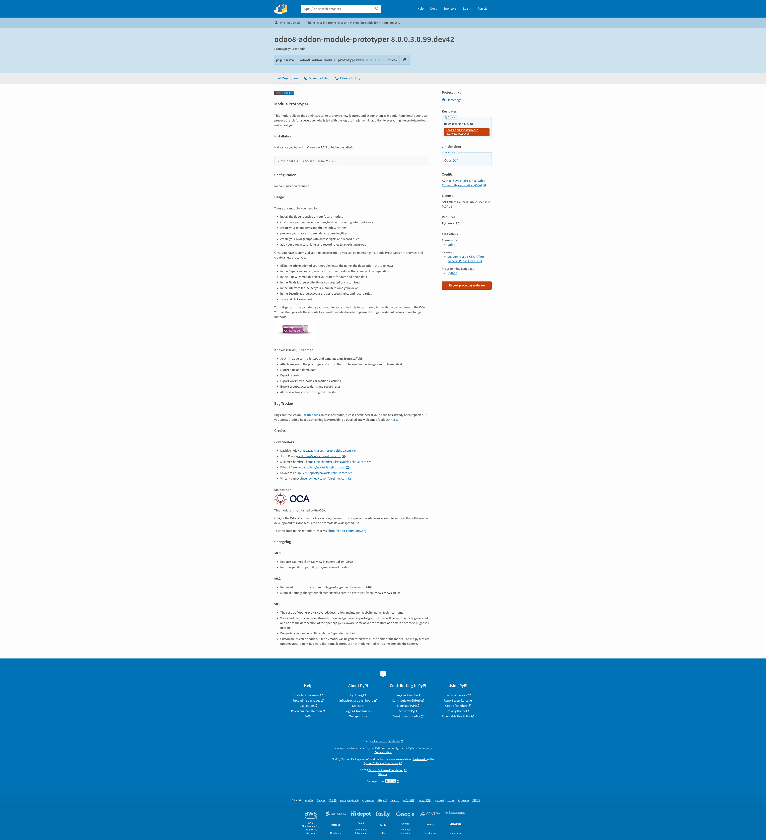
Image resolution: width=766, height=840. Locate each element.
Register (483, 8)
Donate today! (383, 752)
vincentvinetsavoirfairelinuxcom (323, 478)
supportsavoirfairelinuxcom (326, 473)
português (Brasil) (349, 800)
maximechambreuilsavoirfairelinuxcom (337, 462)
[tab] (287, 78)
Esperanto (463, 800)
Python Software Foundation (381, 763)
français (321, 800)
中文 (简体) (409, 800)
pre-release (336, 23)
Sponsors (449, 8)
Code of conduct (456, 706)
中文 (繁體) (425, 800)
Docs (433, 8)
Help (421, 8)
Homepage (454, 100)
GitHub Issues (310, 415)
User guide (306, 706)
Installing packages (306, 695)
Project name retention (306, 711)
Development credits (406, 716)
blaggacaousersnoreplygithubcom (325, 450)
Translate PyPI (406, 706)
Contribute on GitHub (406, 700)
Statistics (358, 706)
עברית (451, 800)
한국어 (476, 800)
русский (439, 800)
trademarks (420, 759)
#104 (283, 358)
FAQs (308, 716)
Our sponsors (358, 716)
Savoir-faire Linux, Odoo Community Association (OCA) (464, 183)
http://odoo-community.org (347, 531)
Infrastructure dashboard (356, 700)
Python (452, 273)
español (309, 800)
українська (368, 800)
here (394, 420)
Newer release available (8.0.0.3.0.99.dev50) (462, 132)
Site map (383, 774)
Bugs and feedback (408, 695)
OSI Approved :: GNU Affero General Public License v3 (466, 259)
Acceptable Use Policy (456, 716)
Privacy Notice (456, 711)
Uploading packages (306, 700)
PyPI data (450, 117)
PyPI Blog (356, 695)
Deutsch (395, 800)
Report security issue (458, 700)
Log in (467, 8)
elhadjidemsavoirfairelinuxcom (322, 467)
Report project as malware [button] (467, 285)
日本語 (333, 800)
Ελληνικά (382, 800)
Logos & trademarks (358, 711)
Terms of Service (456, 695)
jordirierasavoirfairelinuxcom (319, 456)
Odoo (451, 245)
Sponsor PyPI (408, 711)
